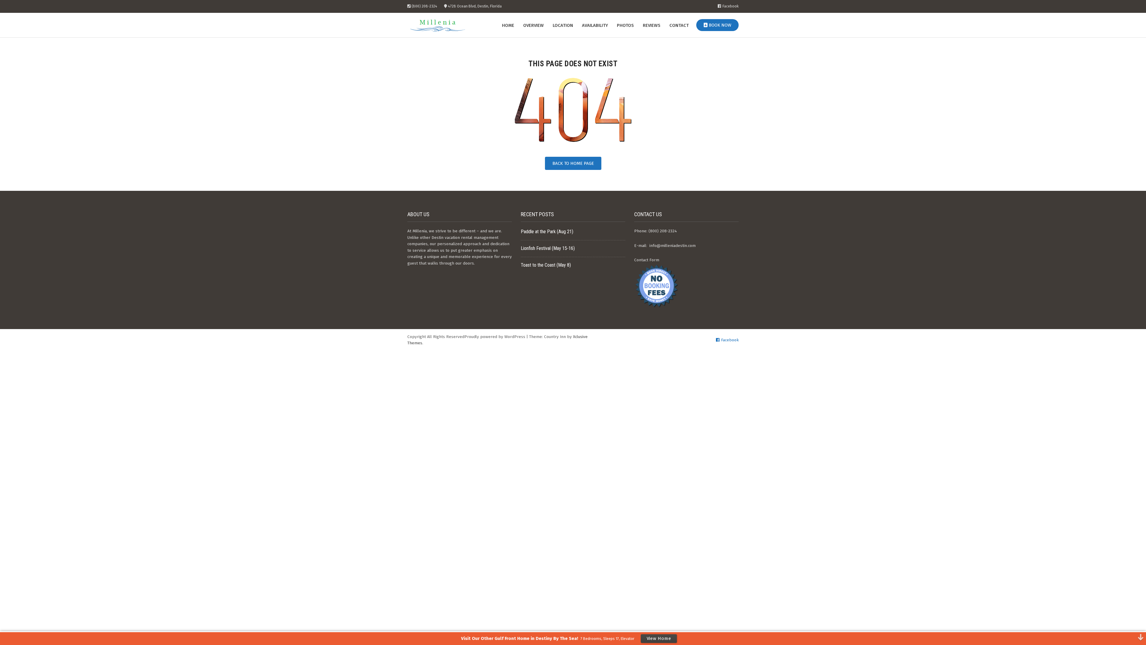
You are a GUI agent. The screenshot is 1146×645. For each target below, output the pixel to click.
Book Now (719, 25)
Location (563, 25)
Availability (595, 25)
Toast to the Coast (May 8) (546, 265)
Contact (679, 25)
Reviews (651, 25)
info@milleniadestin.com (672, 245)
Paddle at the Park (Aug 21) (547, 231)
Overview (533, 25)
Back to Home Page (573, 163)
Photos (625, 25)
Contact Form (646, 259)
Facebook (731, 6)
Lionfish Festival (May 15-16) (548, 248)
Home (508, 25)
